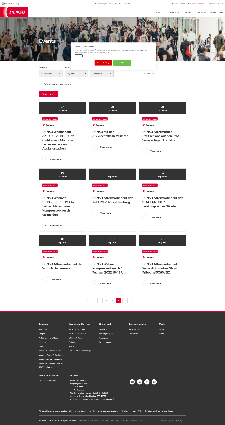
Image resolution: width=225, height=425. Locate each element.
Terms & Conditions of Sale (50, 350)
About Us (160, 12)
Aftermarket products (78, 329)
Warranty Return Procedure (50, 359)
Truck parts (104, 337)
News (161, 329)
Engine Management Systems (105, 411)
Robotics (72, 342)
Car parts (103, 329)
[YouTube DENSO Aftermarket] (132, 381)
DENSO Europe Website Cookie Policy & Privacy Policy (101, 420)
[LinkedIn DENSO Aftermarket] (139, 381)
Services (202, 12)
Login (220, 4)
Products (189, 12)
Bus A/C (72, 346)
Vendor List (78, 56)
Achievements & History (49, 337)
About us (43, 329)
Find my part (175, 12)
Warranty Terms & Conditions (51, 355)
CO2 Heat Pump (75, 337)
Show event (56, 159)
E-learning (211, 4)
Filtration (124, 411)
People (42, 333)
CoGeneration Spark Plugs (80, 350)
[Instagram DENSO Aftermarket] (154, 381)
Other (140, 411)
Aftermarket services (78, 333)
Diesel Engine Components (80, 411)
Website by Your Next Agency (173, 420)
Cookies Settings (103, 63)
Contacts (43, 346)
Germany (50, 125)
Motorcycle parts (106, 333)
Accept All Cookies (122, 63)
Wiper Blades (167, 411)
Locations (43, 342)
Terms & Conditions (134, 420)
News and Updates (196, 4)
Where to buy (216, 12)
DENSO (14, 12)
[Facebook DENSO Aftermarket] (146, 381)
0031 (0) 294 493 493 (48, 380)
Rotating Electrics (152, 411)
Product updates (106, 342)
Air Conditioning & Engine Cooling (53, 411)
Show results (48, 94)
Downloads (133, 333)
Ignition (133, 411)
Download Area (178, 4)
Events (162, 333)
